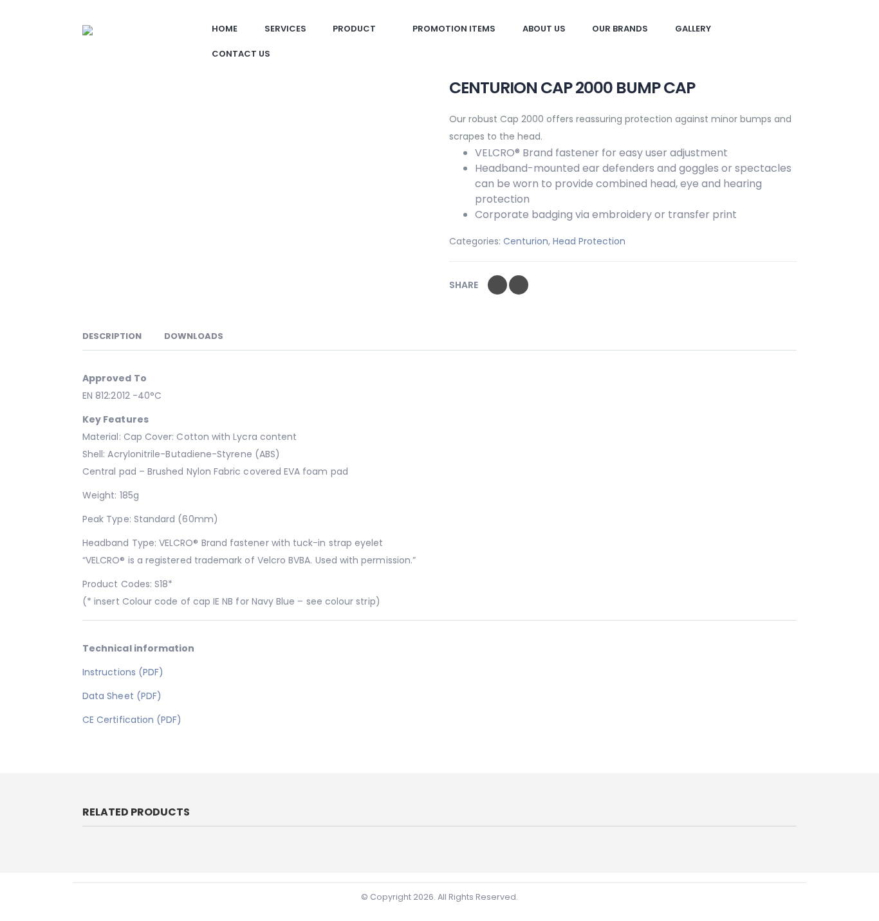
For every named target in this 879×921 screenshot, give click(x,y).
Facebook (497, 285)
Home (224, 29)
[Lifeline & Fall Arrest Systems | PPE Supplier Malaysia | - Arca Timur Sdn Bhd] (130, 39)
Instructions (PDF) (122, 672)
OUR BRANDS (620, 29)
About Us (544, 29)
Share (463, 284)
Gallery (693, 29)
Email (518, 285)
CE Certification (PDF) (132, 719)
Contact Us (241, 54)
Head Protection (589, 241)
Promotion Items (453, 29)
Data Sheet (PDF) (122, 695)
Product (354, 29)
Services (285, 29)
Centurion (525, 241)
